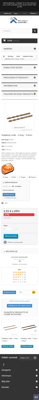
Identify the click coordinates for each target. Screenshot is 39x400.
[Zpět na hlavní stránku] (4, 56)
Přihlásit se (33, 13)
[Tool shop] (19, 20)
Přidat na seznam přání (15, 242)
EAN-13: (4, 143)
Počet (5, 225)
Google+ (23, 177)
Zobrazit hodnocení (8, 190)
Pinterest (33, 177)
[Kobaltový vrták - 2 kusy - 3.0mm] (29, 327)
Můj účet (6, 381)
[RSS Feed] (34, 94)
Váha (3, 149)
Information (10, 85)
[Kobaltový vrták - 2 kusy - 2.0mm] (10, 327)
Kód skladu (5, 140)
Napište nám (7, 13)
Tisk (6, 203)
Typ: (3, 146)
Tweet (6, 177)
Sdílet (14, 177)
